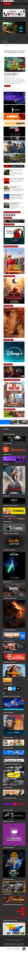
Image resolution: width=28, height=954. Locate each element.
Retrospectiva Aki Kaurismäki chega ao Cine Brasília (17, 195)
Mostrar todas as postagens (16, 52)
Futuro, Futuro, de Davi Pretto (17, 178)
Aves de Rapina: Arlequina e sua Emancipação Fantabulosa (11, 74)
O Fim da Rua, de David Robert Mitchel (15, 187)
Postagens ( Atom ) (11, 91)
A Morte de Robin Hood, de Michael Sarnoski (16, 203)
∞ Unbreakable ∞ (12, 944)
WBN (22, 944)
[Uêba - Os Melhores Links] (7, 682)
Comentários (19, 78)
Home (6, 45)
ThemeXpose (17, 940)
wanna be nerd (17, 939)
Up (18, 944)
